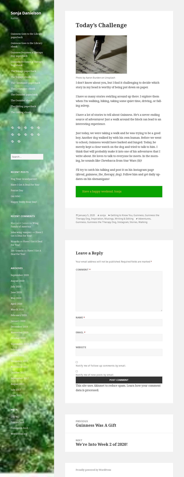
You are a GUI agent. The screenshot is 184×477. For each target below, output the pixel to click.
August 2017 (17, 384)
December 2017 (19, 361)
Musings (109, 218)
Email (80, 332)
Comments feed (19, 428)
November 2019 (19, 332)
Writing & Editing (124, 218)
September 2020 (20, 275)
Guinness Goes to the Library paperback (26, 35)
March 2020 (17, 309)
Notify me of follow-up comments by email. (101, 365)
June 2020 (16, 292)
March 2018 (17, 355)
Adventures (144, 218)
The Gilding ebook (21, 112)
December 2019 (19, 326)
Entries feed (17, 422)
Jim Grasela (17, 250)
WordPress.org (19, 433)
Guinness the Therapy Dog (101, 222)
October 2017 (18, 372)
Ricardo (15, 241)
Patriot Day (17, 190)
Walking (142, 222)
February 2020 (19, 315)
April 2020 (16, 303)
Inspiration (97, 218)
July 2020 (16, 286)
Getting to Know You (121, 215)
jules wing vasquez (21, 232)
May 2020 (16, 298)
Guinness (139, 215)
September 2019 (20, 343)
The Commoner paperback (25, 82)
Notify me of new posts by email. (95, 374)
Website (81, 347)
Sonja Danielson (26, 13)
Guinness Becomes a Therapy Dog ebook (27, 63)
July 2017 (16, 389)
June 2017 (16, 395)
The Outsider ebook (21, 100)
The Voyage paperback (23, 71)
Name (80, 317)
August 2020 (17, 280)
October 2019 (18, 338)
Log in (14, 416)
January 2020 (18, 321)
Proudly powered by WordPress (93, 469)
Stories (133, 222)
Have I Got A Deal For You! (25, 184)
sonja (103, 215)
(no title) (15, 196)
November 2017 (19, 366)
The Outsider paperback (24, 94)
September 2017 (20, 378)
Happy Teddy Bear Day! (24, 201)
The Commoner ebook (23, 88)
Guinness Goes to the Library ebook (26, 45)
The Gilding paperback (23, 106)
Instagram (123, 222)
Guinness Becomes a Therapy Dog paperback (27, 54)
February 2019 (19, 349)
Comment (83, 269)
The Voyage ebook (21, 77)
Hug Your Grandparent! (24, 179)
